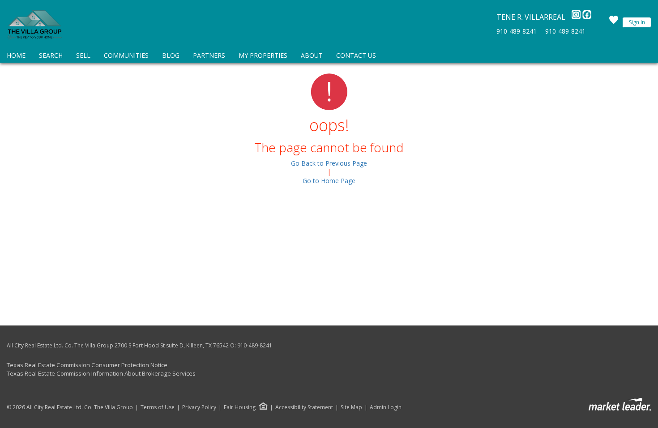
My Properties (263, 55)
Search (51, 55)
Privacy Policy (199, 407)
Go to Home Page (329, 180)
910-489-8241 (516, 31)
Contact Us (356, 55)
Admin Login (386, 407)
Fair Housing (240, 407)
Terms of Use (158, 407)
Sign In (637, 22)
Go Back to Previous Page (329, 163)
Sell (83, 55)
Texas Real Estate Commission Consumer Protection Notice (87, 365)
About (312, 55)
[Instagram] (577, 17)
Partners (209, 55)
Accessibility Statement (304, 407)
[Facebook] (586, 17)
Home (16, 55)
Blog (170, 55)
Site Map (351, 407)
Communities (126, 55)
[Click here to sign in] (613, 22)
